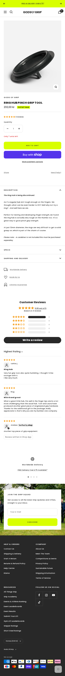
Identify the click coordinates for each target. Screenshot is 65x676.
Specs (7, 250)
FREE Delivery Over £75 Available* (32, 470)
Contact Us (9, 549)
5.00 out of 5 (40, 308)
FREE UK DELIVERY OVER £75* (32, 3)
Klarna (7, 573)
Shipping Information (45, 573)
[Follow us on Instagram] (46, 595)
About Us (40, 549)
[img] (9, 360)
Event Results (10, 611)
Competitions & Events (46, 558)
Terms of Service (43, 578)
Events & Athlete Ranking (15, 601)
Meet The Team (43, 553)
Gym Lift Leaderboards (14, 621)
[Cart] (59, 12)
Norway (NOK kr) (12, 641)
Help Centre (9, 568)
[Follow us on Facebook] (39, 595)
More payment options (32, 161)
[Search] (11, 12)
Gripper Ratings (11, 626)
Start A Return (10, 558)
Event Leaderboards (13, 606)
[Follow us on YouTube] (53, 595)
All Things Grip (10, 591)
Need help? (56, 172)
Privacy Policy (42, 563)
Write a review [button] (32, 340)
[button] (9, 117)
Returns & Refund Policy (14, 563)
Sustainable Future (44, 568)
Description (11, 190)
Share (6, 172)
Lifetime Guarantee (18, 284)
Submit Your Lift (11, 616)
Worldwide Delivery (18, 269)
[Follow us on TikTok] (39, 602)
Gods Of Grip (11, 97)
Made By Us (14, 277)
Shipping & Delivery (12, 553)
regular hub (15, 202)
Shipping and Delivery (16, 258)
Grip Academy (10, 596)
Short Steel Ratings (12, 630)
